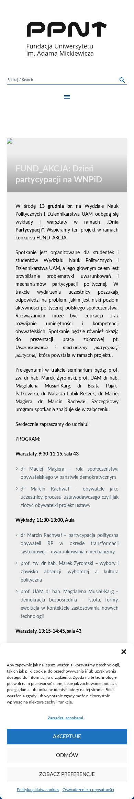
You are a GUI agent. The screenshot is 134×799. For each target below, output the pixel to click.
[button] (123, 651)
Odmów (67, 755)
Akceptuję (67, 736)
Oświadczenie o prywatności (88, 790)
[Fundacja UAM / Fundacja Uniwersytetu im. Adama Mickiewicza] (67, 38)
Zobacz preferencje (67, 774)
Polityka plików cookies (38, 790)
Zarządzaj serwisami (65, 718)
